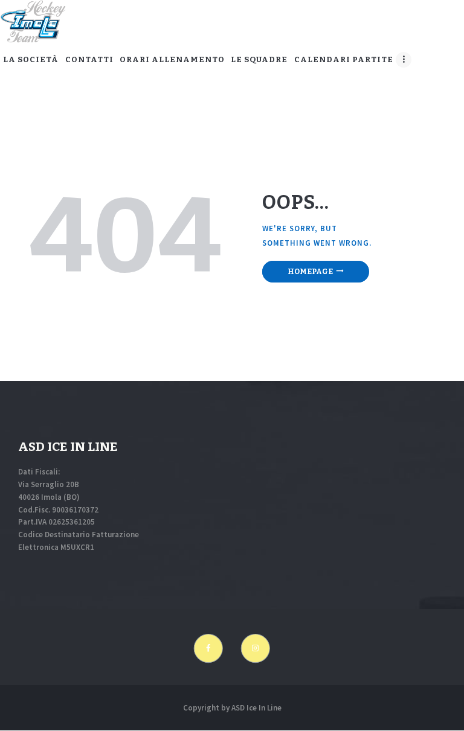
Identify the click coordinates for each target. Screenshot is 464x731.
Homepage (310, 271)
